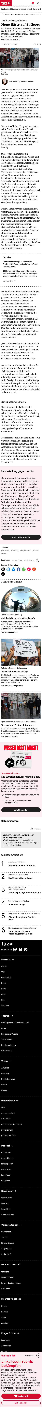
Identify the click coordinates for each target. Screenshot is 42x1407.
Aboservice (6, 1346)
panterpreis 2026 (8, 1135)
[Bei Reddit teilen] (34, 569)
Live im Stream (7, 1243)
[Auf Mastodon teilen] (8, 569)
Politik (4, 966)
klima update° (7, 1164)
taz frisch (5, 1203)
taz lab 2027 (6, 1254)
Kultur (3, 983)
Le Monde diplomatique (11, 1283)
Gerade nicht (29, 1356)
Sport (3, 989)
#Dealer (36, 550)
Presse (4, 1090)
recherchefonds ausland (11, 1124)
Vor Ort (4, 1237)
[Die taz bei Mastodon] (15, 951)
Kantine (4, 1312)
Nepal (3, 1028)
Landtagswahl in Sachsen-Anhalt (15, 1023)
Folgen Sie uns (6, 950)
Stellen (4, 1085)
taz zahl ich (6, 1119)
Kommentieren (17, 560)
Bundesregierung (8, 1045)
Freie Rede (5, 1175)
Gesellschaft (6, 977)
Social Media (6, 1039)
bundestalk (6, 1153)
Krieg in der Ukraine (9, 1034)
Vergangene (6, 1249)
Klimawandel (6, 1051)
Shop (3, 1317)
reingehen (5, 1181)
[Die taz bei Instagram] (25, 951)
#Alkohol (4, 553)
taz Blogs (5, 1272)
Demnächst (6, 1232)
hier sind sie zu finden (12, 845)
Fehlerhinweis (29, 560)
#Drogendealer (25, 550)
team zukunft (6, 1198)
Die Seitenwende (8, 1079)
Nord (3, 1000)
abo (3, 1107)
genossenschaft (8, 1113)
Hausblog (5, 1073)
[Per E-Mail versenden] (3, 569)
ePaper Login (7, 1351)
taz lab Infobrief (7, 1215)
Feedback (5, 1340)
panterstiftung (7, 1130)
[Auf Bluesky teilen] (13, 569)
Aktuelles (5, 1068)
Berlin (3, 994)
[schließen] (38, 1355)
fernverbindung (7, 1158)
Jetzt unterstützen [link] (21, 537)
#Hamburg (15, 550)
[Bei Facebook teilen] (18, 569)
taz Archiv (5, 1289)
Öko (3, 972)
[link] (14, 9)
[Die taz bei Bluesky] (20, 951)
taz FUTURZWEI (7, 1277)
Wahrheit (5, 1005)
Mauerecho (6, 1169)
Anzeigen (5, 1323)
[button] (39, 3)
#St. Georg (5, 550)
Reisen (4, 1306)
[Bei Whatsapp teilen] (24, 569)
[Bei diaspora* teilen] (29, 569)
